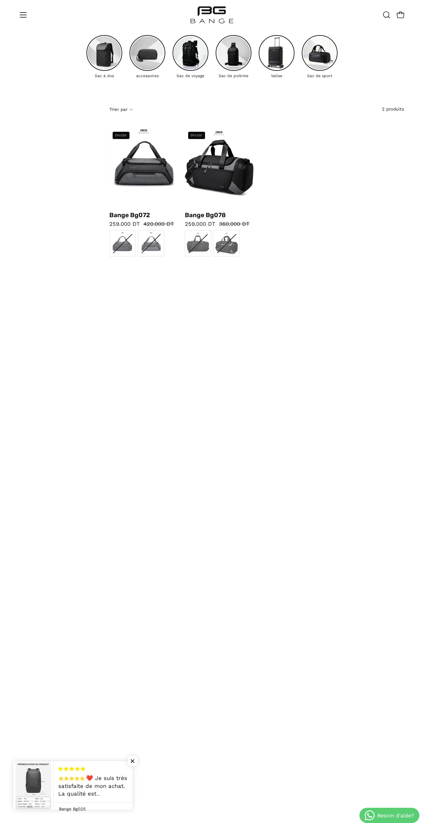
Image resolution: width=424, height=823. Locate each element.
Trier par (118, 109)
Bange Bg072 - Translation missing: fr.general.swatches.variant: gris (151, 243)
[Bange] (212, 15)
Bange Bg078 (205, 215)
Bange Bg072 (129, 215)
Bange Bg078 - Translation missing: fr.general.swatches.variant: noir (198, 243)
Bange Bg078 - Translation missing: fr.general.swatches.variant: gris (226, 243)
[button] (387, 15)
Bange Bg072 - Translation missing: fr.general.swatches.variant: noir (122, 243)
